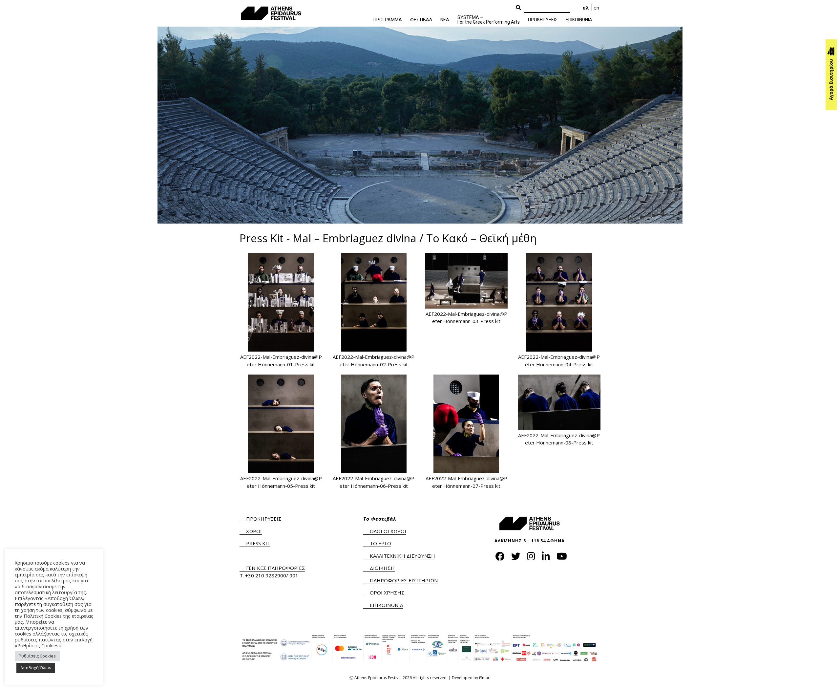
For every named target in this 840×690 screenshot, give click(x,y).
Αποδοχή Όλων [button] (35, 668)
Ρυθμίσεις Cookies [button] (37, 656)
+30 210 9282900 (265, 575)
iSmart (485, 677)
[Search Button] (518, 8)
